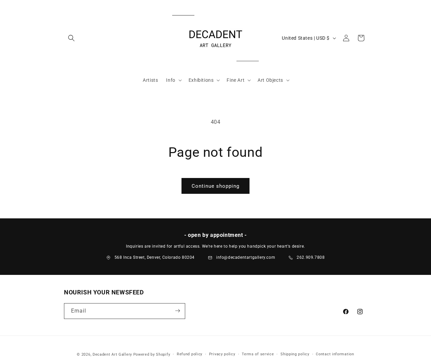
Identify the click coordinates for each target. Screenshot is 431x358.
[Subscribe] (177, 311)
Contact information (335, 354)
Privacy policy (222, 354)
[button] (71, 38)
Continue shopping (215, 186)
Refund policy (189, 354)
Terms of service (258, 354)
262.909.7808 (311, 257)
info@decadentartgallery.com (245, 257)
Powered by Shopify (151, 354)
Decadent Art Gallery (112, 354)
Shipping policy (294, 354)
